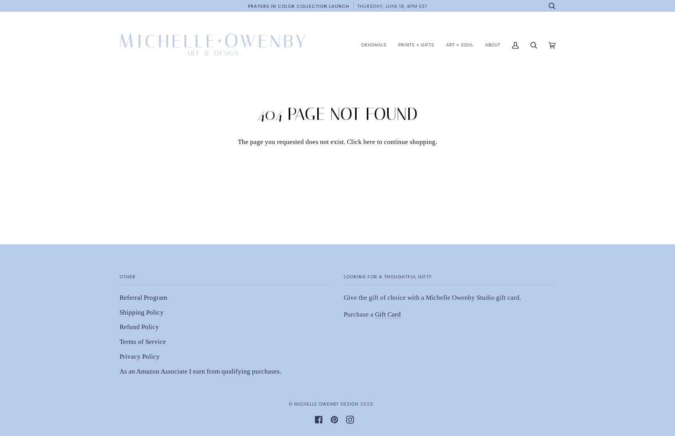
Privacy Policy (140, 356)
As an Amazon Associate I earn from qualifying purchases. (200, 371)
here (369, 142)
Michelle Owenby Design (326, 404)
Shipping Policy (142, 312)
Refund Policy (139, 327)
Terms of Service (143, 341)
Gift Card (388, 314)
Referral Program (143, 297)
